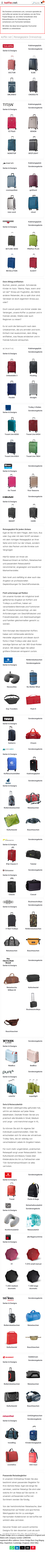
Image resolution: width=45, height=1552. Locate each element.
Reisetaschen (33, 808)
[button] (12, 1548)
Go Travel (12, 490)
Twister (33, 864)
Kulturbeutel (12, 830)
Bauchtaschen (33, 830)
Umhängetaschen (34, 1415)
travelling (12, 1443)
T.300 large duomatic (33, 1287)
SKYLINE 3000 (12, 249)
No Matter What (33, 687)
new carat (12, 212)
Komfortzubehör (12, 1230)
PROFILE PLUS (33, 249)
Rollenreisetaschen (34, 660)
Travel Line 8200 (12, 434)
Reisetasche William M (12, 988)
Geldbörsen (33, 1357)
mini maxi (33, 1465)
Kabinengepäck (34, 45)
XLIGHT (33, 271)
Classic (12, 894)
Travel (11, 1199)
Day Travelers (11, 709)
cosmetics (11, 1465)
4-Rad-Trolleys (12, 929)
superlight (33, 1096)
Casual (33, 894)
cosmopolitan (11, 190)
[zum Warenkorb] (42, 3)
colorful (12, 1096)
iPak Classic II (11, 864)
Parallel (12, 397)
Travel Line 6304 (12, 456)
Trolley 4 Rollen (34, 407)
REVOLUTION (11, 271)
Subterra (11, 743)
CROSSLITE (33, 94)
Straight (33, 397)
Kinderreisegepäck (33, 1443)
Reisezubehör (33, 1230)
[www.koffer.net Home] (15, 3)
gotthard (33, 190)
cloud (33, 212)
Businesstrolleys (35, 901)
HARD (33, 521)
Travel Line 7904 (33, 456)
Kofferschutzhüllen (12, 773)
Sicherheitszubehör (34, 1205)
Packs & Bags (33, 1199)
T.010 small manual (33, 1264)
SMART (12, 521)
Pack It (33, 709)
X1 (12, 1264)
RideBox (11, 1065)
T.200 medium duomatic (12, 1287)
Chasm (33, 743)
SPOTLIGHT (33, 153)
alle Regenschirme (34, 1237)
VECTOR (11, 73)
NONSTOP (12, 153)
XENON (33, 131)
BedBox (33, 1065)
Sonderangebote (35, 49)
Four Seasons (33, 490)
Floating (33, 375)
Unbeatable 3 (11, 375)
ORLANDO (11, 94)
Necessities (12, 687)
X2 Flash (11, 131)
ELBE (33, 73)
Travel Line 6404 (33, 434)
